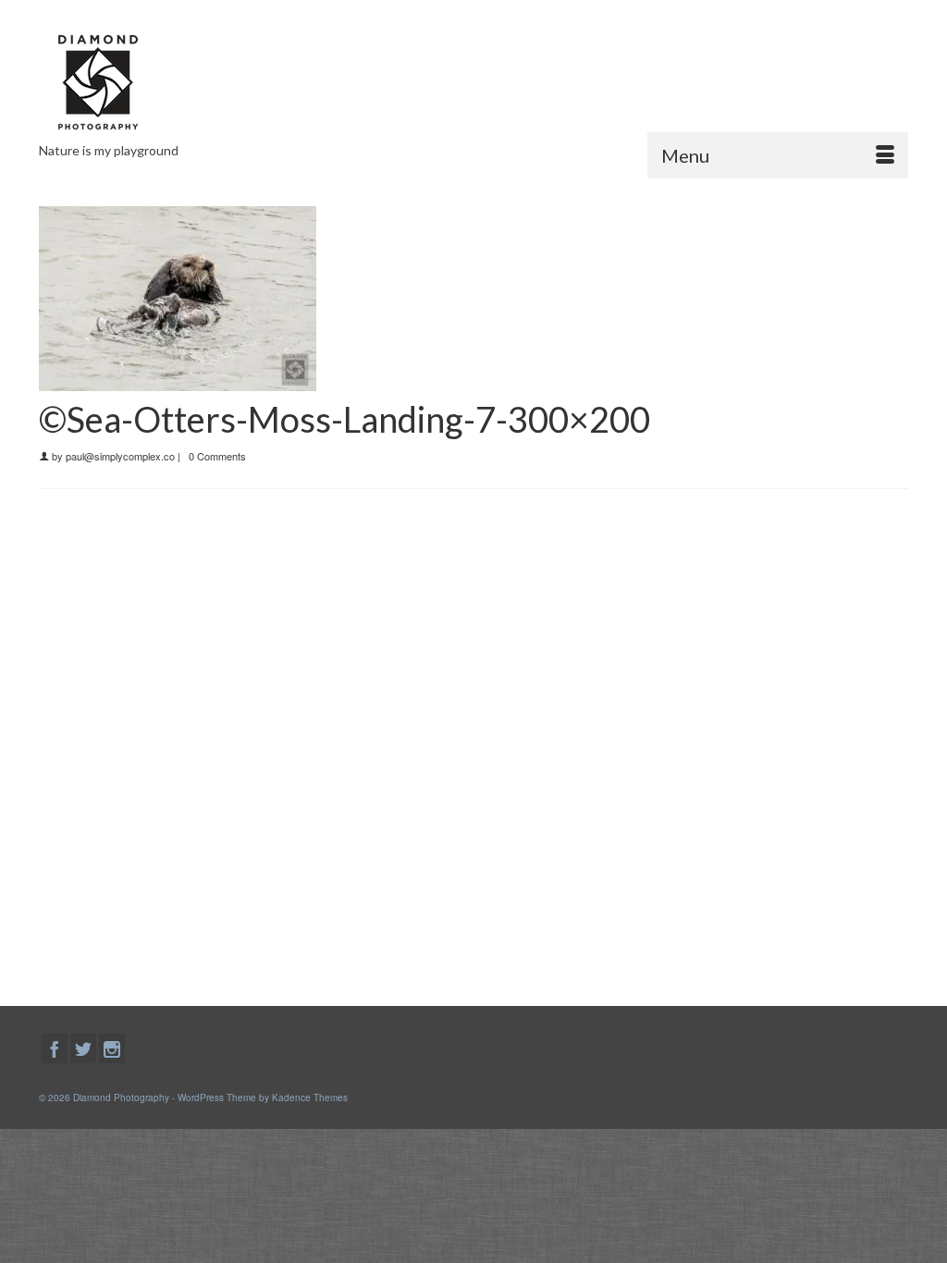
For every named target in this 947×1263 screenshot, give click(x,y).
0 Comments (217, 455)
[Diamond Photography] (174, 82)
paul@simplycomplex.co (120, 455)
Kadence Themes (310, 1097)
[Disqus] (473, 743)
